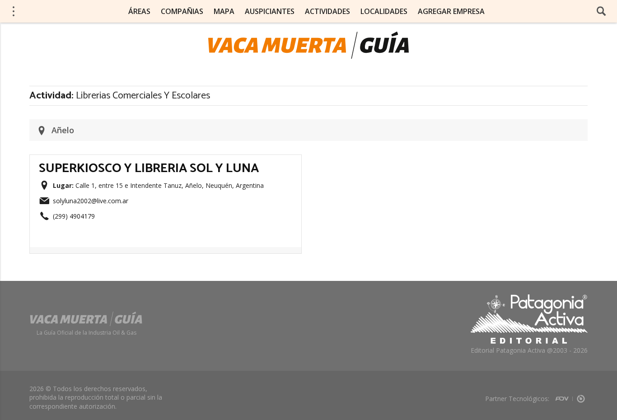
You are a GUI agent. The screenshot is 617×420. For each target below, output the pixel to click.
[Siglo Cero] (581, 395)
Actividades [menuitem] (327, 11)
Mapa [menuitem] (224, 11)
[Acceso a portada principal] (308, 45)
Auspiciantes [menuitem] (269, 11)
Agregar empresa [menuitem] (451, 11)
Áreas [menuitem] (139, 11)
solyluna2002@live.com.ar (90, 200)
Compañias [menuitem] (182, 11)
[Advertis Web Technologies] (564, 395)
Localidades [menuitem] (383, 11)
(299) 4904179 (74, 216)
